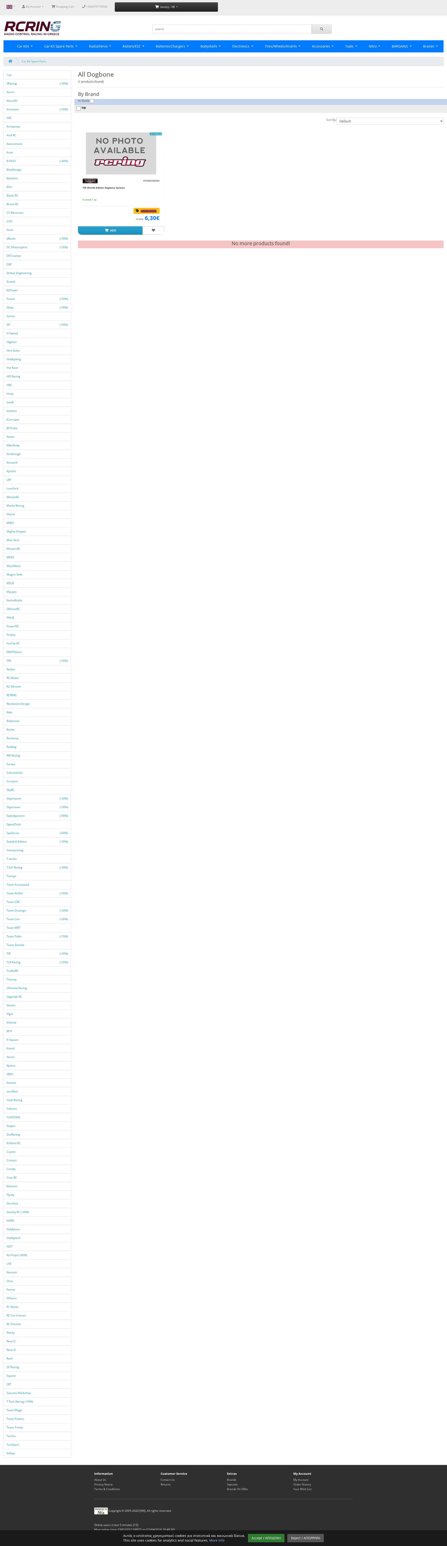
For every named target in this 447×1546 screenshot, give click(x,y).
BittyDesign (14, 170)
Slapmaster (37, 798)
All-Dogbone (155, 133)
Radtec (11, 669)
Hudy (10, 394)
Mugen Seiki (15, 574)
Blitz (10, 187)
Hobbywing (14, 359)
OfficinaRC (14, 609)
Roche (11, 730)
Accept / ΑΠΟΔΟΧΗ (266, 1538)
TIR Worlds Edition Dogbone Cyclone (104, 187)
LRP (9, 480)
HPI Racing (14, 376)
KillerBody (13, 445)
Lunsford (13, 488)
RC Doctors (14, 1324)
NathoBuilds (15, 600)
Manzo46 (13, 497)
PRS (37, 661)
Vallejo (11, 1453)
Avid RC (12, 135)
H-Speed (12, 333)
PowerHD (13, 626)
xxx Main (13, 1091)
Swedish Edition (37, 842)
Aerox (11, 92)
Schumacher (15, 773)
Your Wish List (302, 1489)
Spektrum (37, 833)
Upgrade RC (15, 997)
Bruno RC (13, 204)
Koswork (12, 462)
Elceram (12, 1186)
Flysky (11, 1195)
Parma (11, 1290)
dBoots (37, 239)
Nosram (12, 1272)
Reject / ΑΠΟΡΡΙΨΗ (305, 1538)
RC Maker (13, 678)
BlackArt (12, 178)
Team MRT (14, 928)
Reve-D (12, 1350)
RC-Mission (14, 686)
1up (9, 75)
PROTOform (15, 652)
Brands (231, 1480)
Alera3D (12, 101)
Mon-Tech (13, 540)
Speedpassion (37, 816)
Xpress (11, 1066)
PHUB (11, 618)
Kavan (11, 437)
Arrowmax (14, 127)
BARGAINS (400, 46)
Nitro (373, 46)
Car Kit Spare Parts (59, 46)
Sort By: (331, 120)
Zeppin (11, 1126)
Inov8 (10, 402)
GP (37, 325)
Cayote (11, 1152)
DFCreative (14, 256)
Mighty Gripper (17, 531)
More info (216, 1540)
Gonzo (11, 316)
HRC (10, 385)
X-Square (13, 1040)
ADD (112, 230)
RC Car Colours (17, 1315)
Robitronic (13, 721)
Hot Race (13, 368)
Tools (349, 46)
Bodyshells (209, 46)
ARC (10, 118)
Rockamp (13, 738)
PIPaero (12, 1298)
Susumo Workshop (19, 1393)
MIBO (10, 523)
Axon (10, 152)
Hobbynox (13, 1229)
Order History (302, 1484)
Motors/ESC (132, 46)
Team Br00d (37, 893)
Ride (10, 712)
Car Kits (23, 46)
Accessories (321, 46)
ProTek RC (13, 643)
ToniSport (13, 1445)
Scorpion (13, 781)
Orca (10, 1281)
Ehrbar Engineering (19, 273)
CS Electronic (15, 213)
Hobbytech (14, 1238)
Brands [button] (429, 46)
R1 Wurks (13, 1307)
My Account (300, 1480)
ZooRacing (14, 1134)
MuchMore (14, 566)
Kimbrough (14, 454)
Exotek (11, 282)
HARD (11, 1221)
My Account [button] (33, 7)
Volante (12, 1022)
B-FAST (37, 161)
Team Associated (18, 885)
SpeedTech (14, 824)
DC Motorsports (37, 247)
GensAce (13, 1203)
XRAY (10, 1074)
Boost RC (13, 195)
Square (12, 1376)
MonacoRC (14, 549)
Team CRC (14, 902)
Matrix (11, 514)
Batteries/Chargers (171, 46)
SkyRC (11, 790)
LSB (9, 1264)
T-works (12, 859)
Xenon (11, 1057)
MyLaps (12, 592)
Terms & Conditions (107, 1489)
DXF (9, 264)
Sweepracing (15, 850)
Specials (232, 1484)
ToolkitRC (13, 971)
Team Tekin (37, 936)
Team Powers (16, 1419)
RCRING (12, 695)
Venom (11, 1005)
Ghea (37, 307)
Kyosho (12, 471)
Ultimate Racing (17, 988)
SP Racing (13, 1367)
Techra (11, 1436)
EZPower (13, 290)
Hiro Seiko (13, 351)
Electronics (241, 46)
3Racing (37, 83)
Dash (10, 230)
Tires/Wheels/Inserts (281, 46)
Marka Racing (16, 506)
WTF (10, 1031)
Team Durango (37, 910)
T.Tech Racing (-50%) (20, 1402)
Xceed (11, 1048)
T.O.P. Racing (37, 867)
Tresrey (12, 979)
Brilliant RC (14, 1143)
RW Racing (14, 755)
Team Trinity (15, 1427)
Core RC (12, 1178)
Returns (166, 1484)
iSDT (10, 1246)
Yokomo (12, 1109)
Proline (11, 635)
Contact (12, 1160)
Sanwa (11, 764)
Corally (11, 1169)
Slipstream (37, 807)
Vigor (10, 1014)
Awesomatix (15, 144)
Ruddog (12, 747)
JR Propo (12, 428)
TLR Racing (37, 962)
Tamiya (12, 876)
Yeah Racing (15, 1100)
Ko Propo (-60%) (17, 1255)
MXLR (10, 583)
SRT (9, 1384)
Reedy (11, 1333)
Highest (12, 342)
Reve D (11, 1341)
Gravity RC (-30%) (18, 1212)
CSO (10, 221)
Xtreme (12, 1083)
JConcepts (13, 419)
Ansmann (37, 109)
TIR (37, 954)
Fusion (37, 299)
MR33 (11, 557)
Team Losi (37, 919)
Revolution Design (18, 704)
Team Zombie (16, 945)
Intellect (12, 411)
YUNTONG (14, 1117)
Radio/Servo (98, 46)
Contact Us (168, 1480)
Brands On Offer (237, 1489)
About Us (100, 1480)
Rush (10, 1358)
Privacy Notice (103, 1484)
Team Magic (15, 1410)
